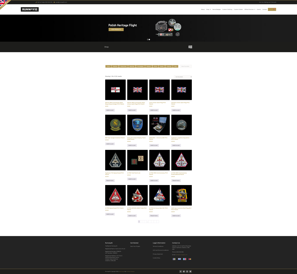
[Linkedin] (190, 271)
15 (152, 221)
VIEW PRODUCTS (116, 29)
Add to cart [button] (110, 110)
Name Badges (216, 9)
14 (150, 221)
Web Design (121, 271)
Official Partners (249, 9)
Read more (109, 180)
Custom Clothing (227, 9)
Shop (207, 9)
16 (155, 221)
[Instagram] (187, 271)
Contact (264, 9)
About (203, 9)
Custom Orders (238, 9)
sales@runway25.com (181, 254)
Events (259, 9)
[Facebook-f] (180, 271)
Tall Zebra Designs (130, 271)
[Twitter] (184, 271)
